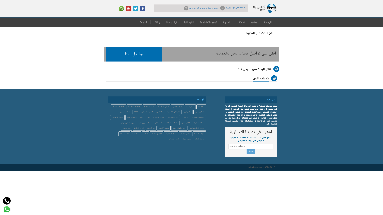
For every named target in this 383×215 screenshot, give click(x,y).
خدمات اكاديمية (164, 128)
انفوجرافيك (188, 22)
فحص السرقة (187, 139)
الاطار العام (158, 123)
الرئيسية (268, 22)
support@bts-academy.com (204, 8)
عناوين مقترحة (185, 133)
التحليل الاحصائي (147, 112)
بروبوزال (185, 117)
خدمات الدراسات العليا (197, 128)
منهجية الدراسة (199, 133)
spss (136, 112)
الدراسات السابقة (171, 123)
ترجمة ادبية (136, 133)
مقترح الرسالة (144, 117)
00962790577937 (235, 8)
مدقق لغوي (160, 112)
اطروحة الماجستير (134, 106)
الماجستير (201, 106)
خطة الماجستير (125, 112)
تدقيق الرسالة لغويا (173, 112)
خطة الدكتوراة (132, 117)
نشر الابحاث (151, 128)
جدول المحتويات (171, 133)
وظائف (157, 22)
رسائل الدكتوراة (149, 106)
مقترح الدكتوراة (158, 117)
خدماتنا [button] (241, 22)
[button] (134, 54)
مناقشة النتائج (199, 139)
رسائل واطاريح (178, 106)
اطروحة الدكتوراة (118, 106)
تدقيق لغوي (187, 112)
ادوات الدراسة (139, 128)
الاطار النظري (185, 123)
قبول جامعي (126, 128)
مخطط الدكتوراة (198, 123)
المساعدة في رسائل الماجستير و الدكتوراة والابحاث (135, 123)
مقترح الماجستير (172, 117)
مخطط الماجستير (117, 117)
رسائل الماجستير (163, 106)
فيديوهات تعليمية (208, 22)
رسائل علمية (190, 106)
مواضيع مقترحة (156, 133)
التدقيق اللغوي (199, 112)
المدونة (226, 22)
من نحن (254, 22)
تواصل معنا (171, 22)
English (144, 22)
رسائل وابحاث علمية (179, 128)
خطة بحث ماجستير (198, 117)
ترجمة (146, 133)
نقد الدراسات (124, 133)
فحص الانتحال (174, 139)
